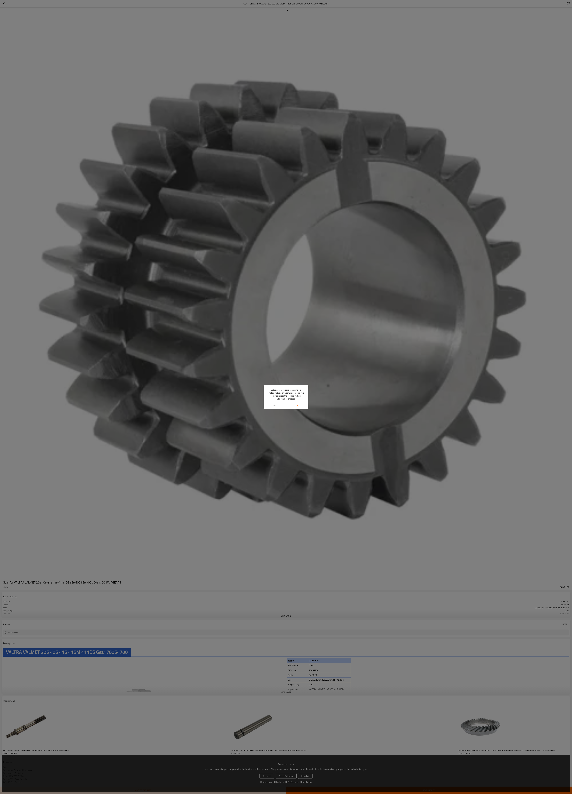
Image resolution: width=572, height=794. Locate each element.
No (274, 405)
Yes (297, 405)
